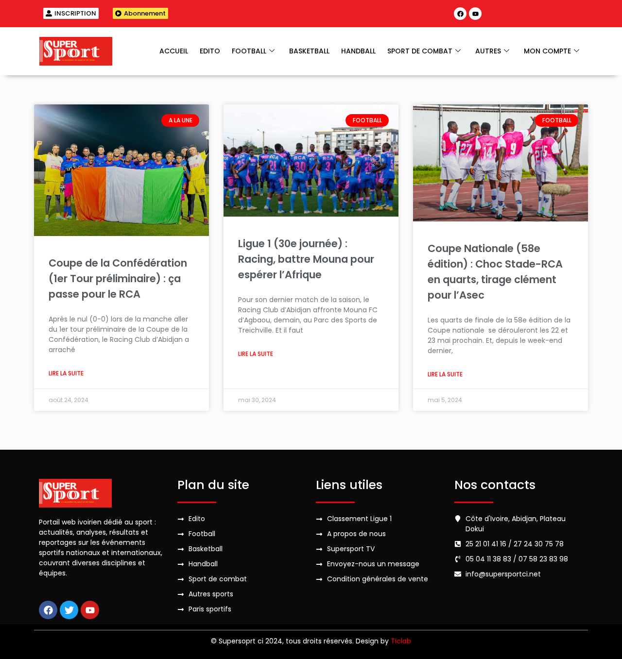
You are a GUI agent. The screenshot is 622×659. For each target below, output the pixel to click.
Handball (358, 51)
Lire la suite (66, 373)
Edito (210, 51)
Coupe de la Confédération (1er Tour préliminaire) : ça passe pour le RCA (118, 278)
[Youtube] (475, 13)
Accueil (173, 51)
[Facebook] (460, 13)
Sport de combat (419, 51)
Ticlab (401, 641)
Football (249, 51)
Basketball (309, 51)
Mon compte (547, 51)
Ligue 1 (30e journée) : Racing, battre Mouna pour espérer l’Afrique (306, 259)
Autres (488, 51)
